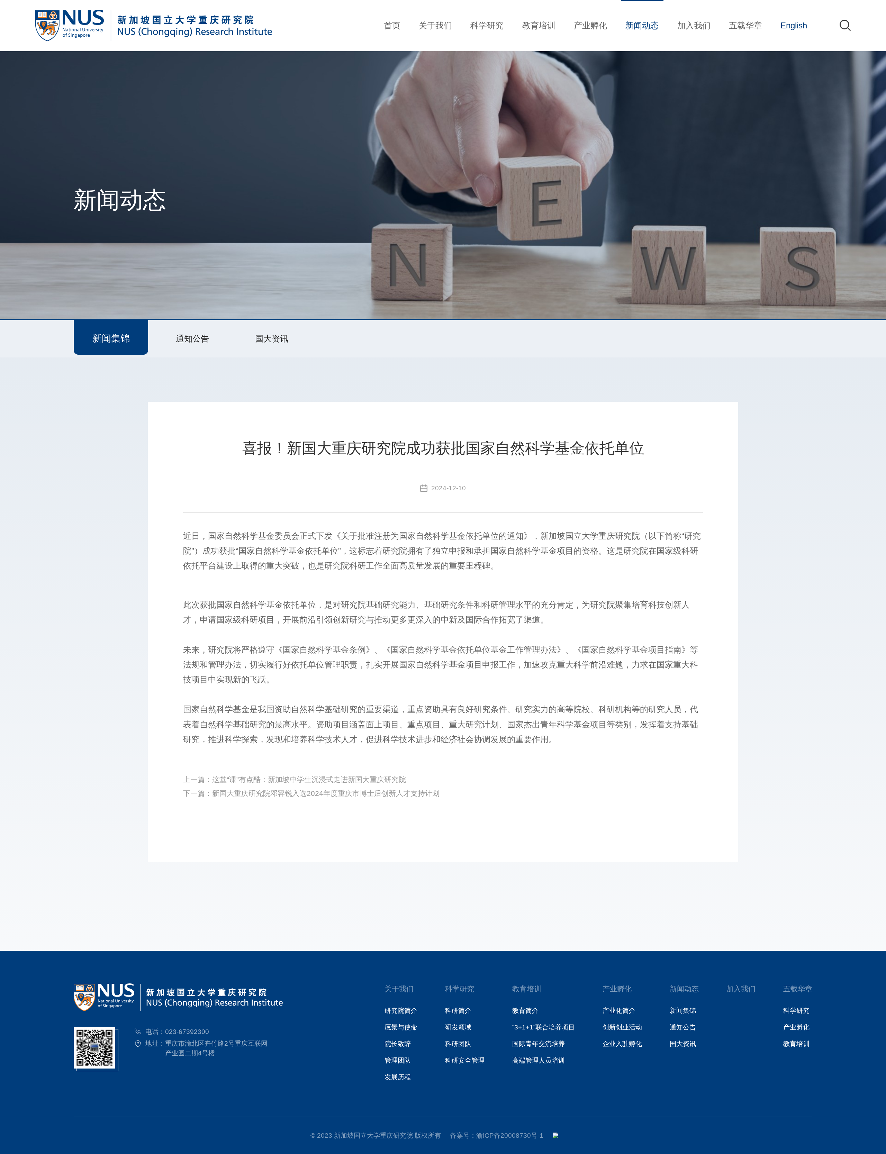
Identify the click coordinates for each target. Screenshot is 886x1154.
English (793, 25)
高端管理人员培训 (538, 1060)
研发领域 (458, 1027)
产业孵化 (590, 25)
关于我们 (435, 25)
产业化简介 (619, 1010)
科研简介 (458, 1010)
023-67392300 (187, 1031)
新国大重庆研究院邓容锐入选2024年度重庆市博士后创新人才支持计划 (326, 793)
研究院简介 (401, 1010)
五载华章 (745, 25)
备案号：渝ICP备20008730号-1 (496, 1135)
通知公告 (192, 338)
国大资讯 (271, 338)
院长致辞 (398, 1043)
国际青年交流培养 (538, 1043)
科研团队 (458, 1043)
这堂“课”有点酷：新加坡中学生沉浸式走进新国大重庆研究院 (309, 779)
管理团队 (398, 1060)
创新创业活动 (622, 1027)
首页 (392, 25)
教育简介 (525, 1010)
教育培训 (538, 25)
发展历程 (398, 1077)
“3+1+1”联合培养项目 (543, 1027)
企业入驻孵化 (622, 1043)
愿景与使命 (401, 1027)
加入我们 (694, 25)
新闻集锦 (111, 338)
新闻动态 (642, 25)
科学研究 (487, 25)
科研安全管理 (465, 1060)
